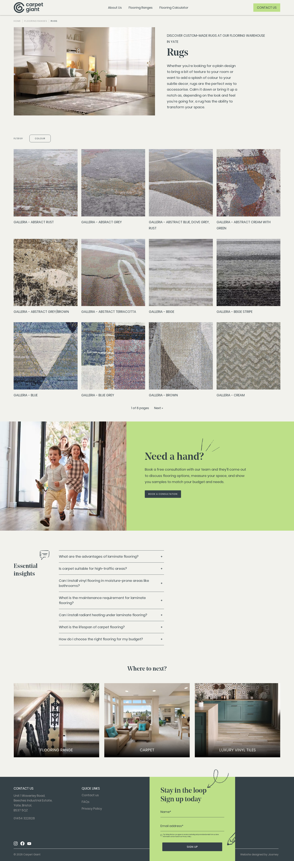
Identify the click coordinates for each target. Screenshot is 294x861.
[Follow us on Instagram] (16, 843)
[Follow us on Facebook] (22, 843)
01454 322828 (24, 818)
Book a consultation (162, 494)
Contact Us (267, 7)
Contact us (90, 795)
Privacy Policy (92, 808)
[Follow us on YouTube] (29, 844)
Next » (158, 408)
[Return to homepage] (28, 7)
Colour (40, 138)
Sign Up (192, 847)
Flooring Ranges (141, 7)
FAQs (85, 802)
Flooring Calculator (173, 7)
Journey (273, 854)
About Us (115, 7)
